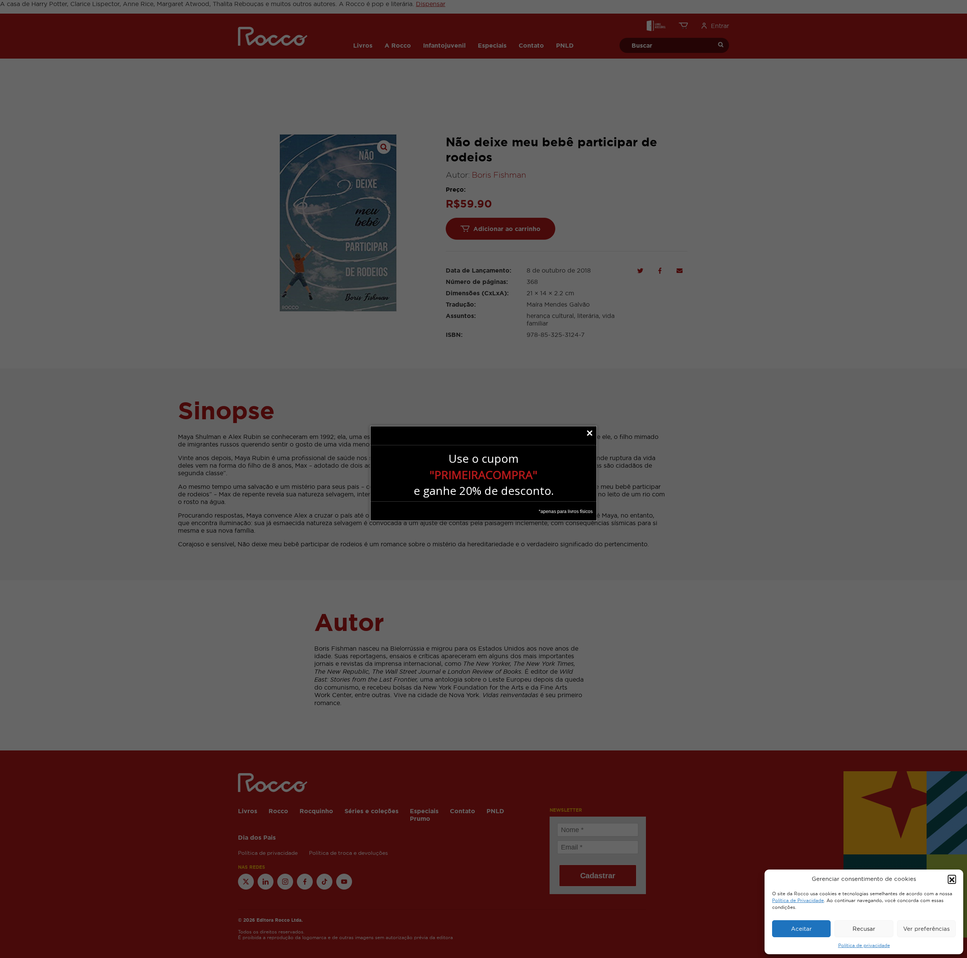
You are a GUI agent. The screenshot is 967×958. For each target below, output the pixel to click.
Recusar (864, 928)
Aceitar (801, 928)
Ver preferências (926, 928)
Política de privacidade (864, 945)
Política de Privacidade (798, 900)
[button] (952, 879)
